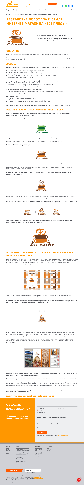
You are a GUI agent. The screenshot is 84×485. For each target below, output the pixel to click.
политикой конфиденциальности (63, 435)
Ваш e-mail (61, 408)
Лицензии (49, 452)
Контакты (48, 10)
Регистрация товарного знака (22, 453)
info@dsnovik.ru (69, 4)
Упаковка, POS (37, 456)
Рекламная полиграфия (39, 452)
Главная (8, 14)
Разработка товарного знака (22, 452)
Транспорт (37, 454)
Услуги (8, 10)
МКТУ (7, 453)
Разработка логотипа (20, 449)
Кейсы (25, 10)
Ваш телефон (40, 408)
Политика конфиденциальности (13, 482)
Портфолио (16, 10)
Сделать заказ (14, 470)
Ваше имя (40, 404)
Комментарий (41, 412)
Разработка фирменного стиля (22, 450)
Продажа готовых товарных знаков (23, 456)
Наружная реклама (38, 453)
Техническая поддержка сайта (22, 460)
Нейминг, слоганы (38, 449)
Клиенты (49, 449)
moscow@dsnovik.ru (38, 478)
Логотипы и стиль (38, 447)
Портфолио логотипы (17, 14)
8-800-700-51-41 (52, 6)
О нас (48, 447)
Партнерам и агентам (20, 462)
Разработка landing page (21, 461)
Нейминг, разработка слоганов (22, 447)
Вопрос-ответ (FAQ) (66, 10)
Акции (56, 10)
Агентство (32, 10)
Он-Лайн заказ (51, 4)
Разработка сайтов (20, 458)
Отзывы (48, 450)
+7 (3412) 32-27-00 (30, 4)
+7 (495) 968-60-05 (29, 6)
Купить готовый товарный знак (22, 454)
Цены (40, 10)
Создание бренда (19, 457)
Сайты (36, 450)
